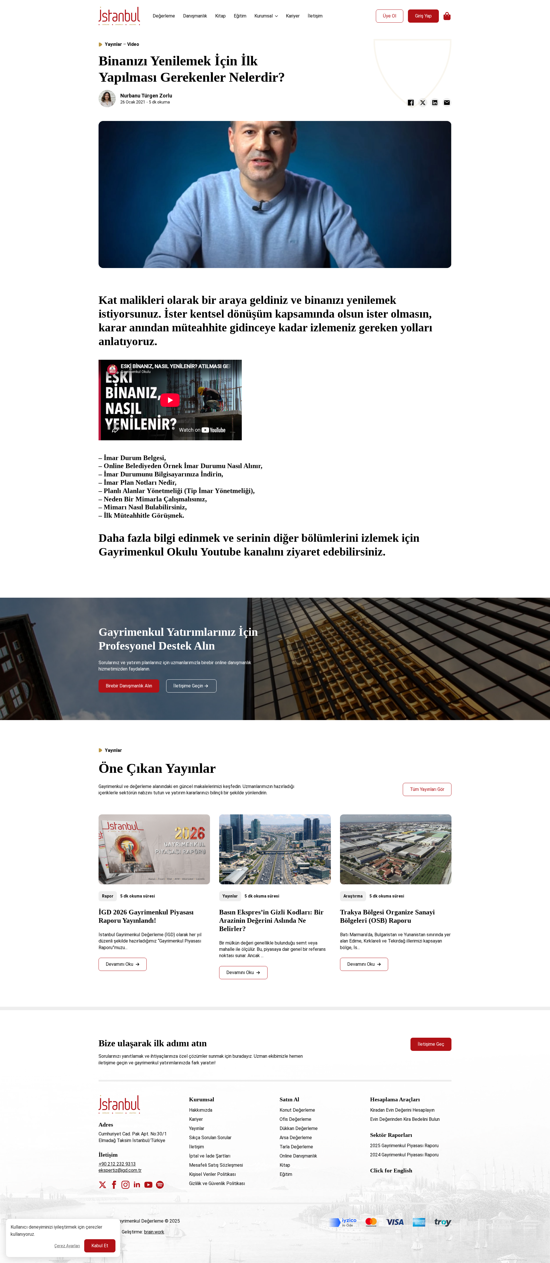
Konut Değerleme (297, 1110)
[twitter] (103, 1185)
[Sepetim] (447, 16)
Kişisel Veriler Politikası (212, 1174)
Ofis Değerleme (295, 1119)
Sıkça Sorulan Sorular (210, 1137)
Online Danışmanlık (298, 1156)
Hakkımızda (200, 1110)
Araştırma (353, 896)
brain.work (154, 1232)
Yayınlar (113, 44)
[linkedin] (137, 1185)
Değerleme (164, 16)
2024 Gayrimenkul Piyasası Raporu (404, 1155)
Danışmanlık (195, 16)
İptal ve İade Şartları (209, 1156)
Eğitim (240, 16)
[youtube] (148, 1185)
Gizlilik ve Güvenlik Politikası (217, 1183)
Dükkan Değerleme (299, 1128)
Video (133, 44)
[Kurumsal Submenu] (277, 16)
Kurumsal (263, 16)
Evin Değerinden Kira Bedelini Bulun (405, 1119)
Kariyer (293, 16)
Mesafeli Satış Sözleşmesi (216, 1165)
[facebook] (114, 1185)
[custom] (160, 1185)
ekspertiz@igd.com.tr (120, 1170)
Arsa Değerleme (296, 1137)
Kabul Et (99, 1245)
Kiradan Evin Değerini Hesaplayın (402, 1110)
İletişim (315, 16)
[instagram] (125, 1185)
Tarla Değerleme (296, 1146)
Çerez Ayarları (67, 1246)
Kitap (220, 16)
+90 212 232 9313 (117, 1164)
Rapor (107, 896)
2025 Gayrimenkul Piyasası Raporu (404, 1145)
